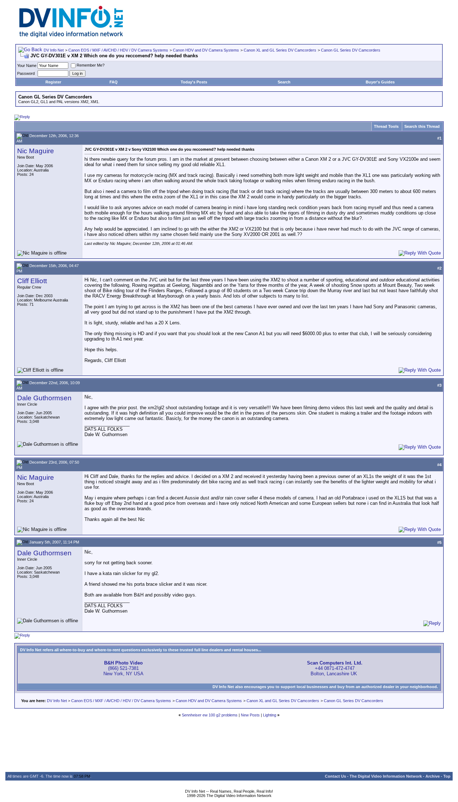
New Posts (250, 715)
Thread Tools (386, 126)
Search (284, 82)
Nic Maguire (35, 151)
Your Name (26, 65)
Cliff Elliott (32, 281)
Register (53, 82)
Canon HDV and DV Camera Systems (206, 50)
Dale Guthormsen (44, 398)
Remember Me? (90, 65)
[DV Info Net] (71, 36)
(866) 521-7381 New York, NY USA (123, 668)
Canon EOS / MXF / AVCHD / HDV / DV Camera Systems (118, 50)
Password (26, 73)
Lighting (269, 715)
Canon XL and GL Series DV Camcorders (280, 50)
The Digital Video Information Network (386, 776)
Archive (432, 776)
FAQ (113, 82)
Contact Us (335, 776)
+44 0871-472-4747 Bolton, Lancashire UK (334, 668)
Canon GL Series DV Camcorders (350, 50)
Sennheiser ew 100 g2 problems (210, 715)
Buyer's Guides (380, 82)
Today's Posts (194, 82)
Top (446, 776)
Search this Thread (422, 126)
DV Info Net (54, 50)
